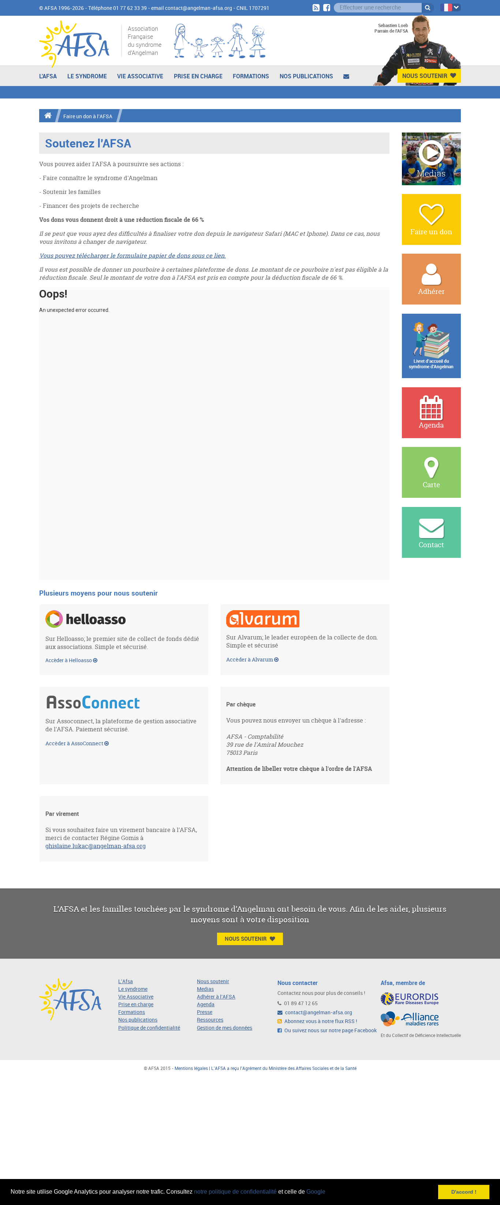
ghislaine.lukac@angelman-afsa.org (95, 846)
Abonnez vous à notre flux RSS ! (320, 1021)
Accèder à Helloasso (69, 660)
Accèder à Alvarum (250, 659)
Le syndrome (133, 989)
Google (315, 1192)
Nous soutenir (213, 981)
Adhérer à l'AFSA (216, 997)
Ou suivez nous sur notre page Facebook (330, 1030)
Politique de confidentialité (149, 1028)
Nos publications (306, 76)
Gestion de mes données (224, 1028)
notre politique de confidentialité (235, 1192)
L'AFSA (48, 76)
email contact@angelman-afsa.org (191, 8)
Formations (251, 76)
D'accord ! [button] (464, 1192)
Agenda (205, 1004)
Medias (205, 989)
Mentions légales (191, 1068)
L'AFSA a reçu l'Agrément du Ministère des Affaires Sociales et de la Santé (284, 1068)
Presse (204, 1012)
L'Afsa (125, 981)
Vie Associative (140, 76)
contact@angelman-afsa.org (318, 1013)
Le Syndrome (87, 76)
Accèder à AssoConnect (74, 743)
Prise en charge (198, 76)
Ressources (210, 1020)
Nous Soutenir (424, 76)
